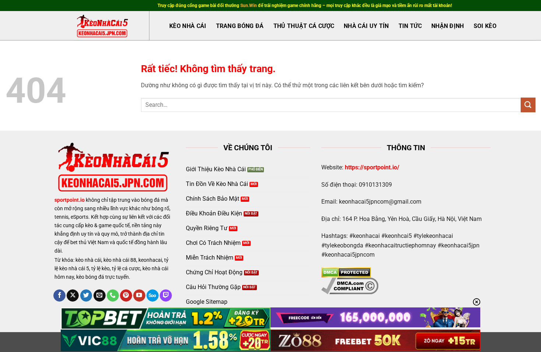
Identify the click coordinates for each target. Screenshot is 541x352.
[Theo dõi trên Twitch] (166, 295)
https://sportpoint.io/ (372, 167)
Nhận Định (447, 25)
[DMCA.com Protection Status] (346, 271)
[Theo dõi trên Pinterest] (126, 295)
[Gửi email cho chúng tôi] (99, 295)
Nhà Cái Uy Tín (366, 25)
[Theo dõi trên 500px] (152, 295)
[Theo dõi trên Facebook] (59, 295)
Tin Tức (410, 25)
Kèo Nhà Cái (187, 25)
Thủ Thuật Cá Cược (303, 25)
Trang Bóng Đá (240, 25)
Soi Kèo (485, 25)
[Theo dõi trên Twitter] (86, 295)
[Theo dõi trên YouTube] (139, 295)
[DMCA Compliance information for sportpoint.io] (349, 285)
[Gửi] (528, 105)
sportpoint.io (69, 200)
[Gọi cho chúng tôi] (113, 295)
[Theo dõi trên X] (73, 295)
